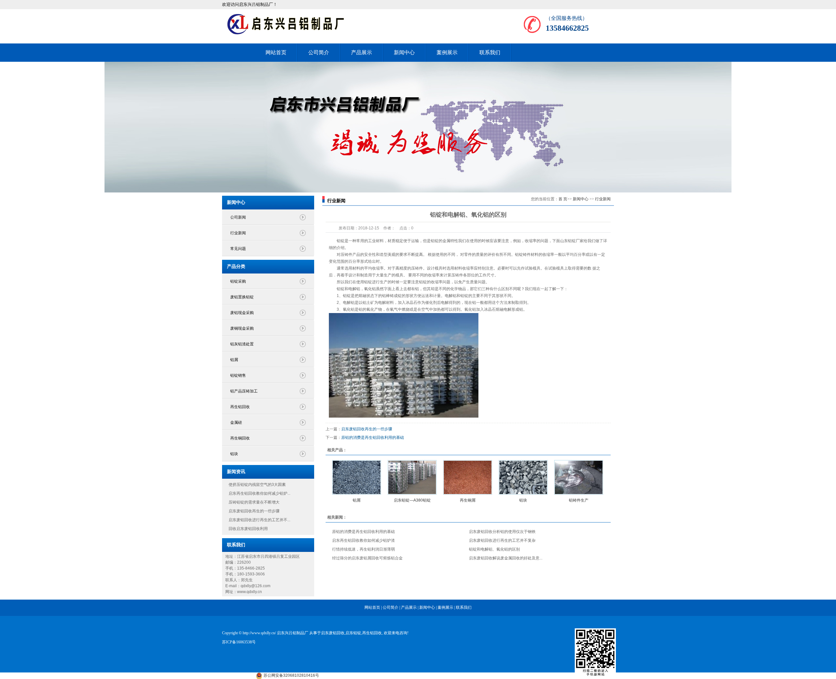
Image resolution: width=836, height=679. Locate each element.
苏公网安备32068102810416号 (291, 675)
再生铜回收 (240, 438)
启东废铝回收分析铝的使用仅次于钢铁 (502, 531)
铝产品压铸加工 (244, 391)
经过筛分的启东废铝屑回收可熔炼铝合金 (367, 558)
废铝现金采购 (242, 312)
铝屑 (234, 359)
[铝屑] (356, 477)
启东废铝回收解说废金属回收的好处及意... (505, 558)
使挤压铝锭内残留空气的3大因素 (257, 484)
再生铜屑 (467, 500)
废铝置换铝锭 (242, 297)
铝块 (234, 454)
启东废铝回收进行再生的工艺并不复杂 (502, 540)
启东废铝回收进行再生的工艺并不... (259, 520)
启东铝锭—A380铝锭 (412, 500)
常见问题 (238, 248)
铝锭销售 (238, 375)
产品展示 (361, 52)
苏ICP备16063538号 (239, 642)
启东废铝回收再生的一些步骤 (254, 511)
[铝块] (523, 477)
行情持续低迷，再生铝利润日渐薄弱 (363, 549)
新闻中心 (404, 52)
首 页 (562, 199)
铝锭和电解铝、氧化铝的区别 (494, 549)
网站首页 (275, 52)
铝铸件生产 (578, 500)
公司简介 (318, 52)
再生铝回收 (240, 407)
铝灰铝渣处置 (242, 344)
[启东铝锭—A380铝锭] (412, 477)
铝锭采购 (238, 281)
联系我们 (489, 52)
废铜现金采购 (242, 328)
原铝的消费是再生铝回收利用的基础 (372, 437)
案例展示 (447, 52)
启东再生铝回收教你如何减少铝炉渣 (363, 540)
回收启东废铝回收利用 (248, 528)
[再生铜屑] (467, 477)
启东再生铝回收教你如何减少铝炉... (259, 493)
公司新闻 (238, 217)
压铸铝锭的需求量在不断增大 (254, 502)
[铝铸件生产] (578, 477)
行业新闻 (238, 233)
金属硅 (236, 422)
